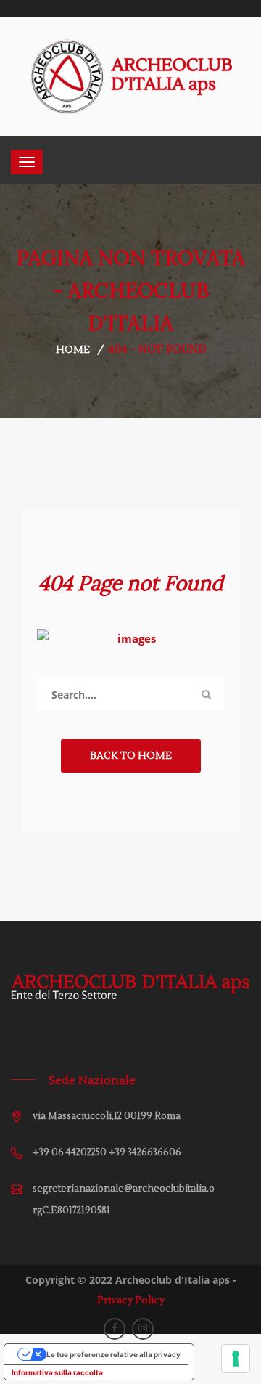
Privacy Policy (131, 1300)
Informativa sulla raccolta (57, 1372)
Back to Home (131, 755)
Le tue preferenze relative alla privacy (113, 1354)
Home (73, 350)
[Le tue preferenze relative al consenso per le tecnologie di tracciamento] (235, 1358)
